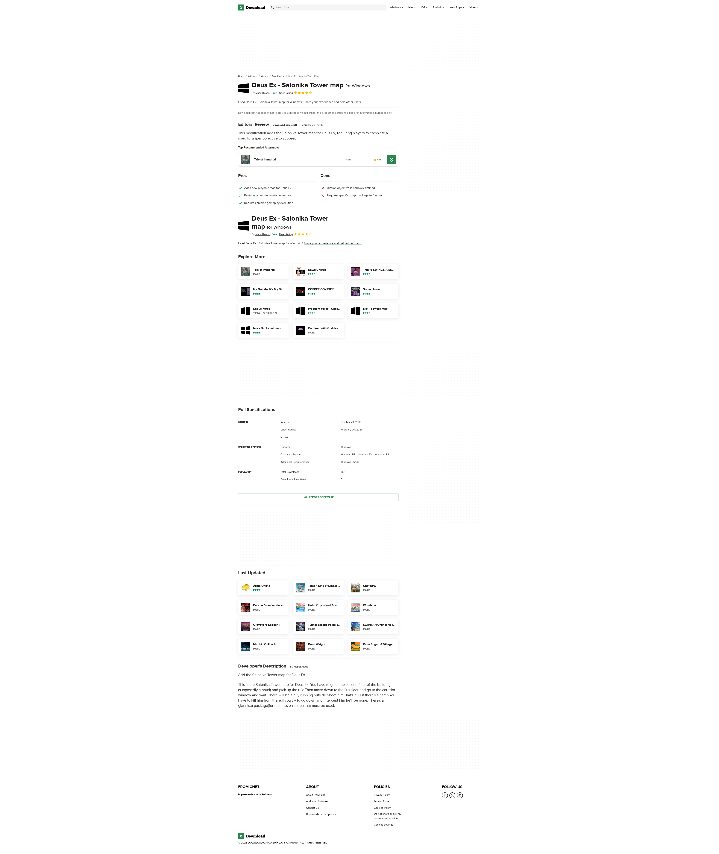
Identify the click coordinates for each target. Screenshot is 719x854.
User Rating (286, 93)
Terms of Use (381, 801)
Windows (395, 7)
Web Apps (456, 7)
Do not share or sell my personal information (387, 816)
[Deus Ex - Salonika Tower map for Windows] (243, 88)
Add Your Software (317, 801)
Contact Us (312, 807)
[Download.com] (251, 7)
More (472, 7)
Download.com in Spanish (321, 814)
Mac (410, 7)
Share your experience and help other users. (333, 102)
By (261, 93)
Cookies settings (383, 824)
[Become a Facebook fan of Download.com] (445, 795)
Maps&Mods (301, 666)
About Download (315, 795)
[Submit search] (273, 7)
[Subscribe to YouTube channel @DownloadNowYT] (460, 795)
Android (437, 7)
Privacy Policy (382, 795)
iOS (423, 7)
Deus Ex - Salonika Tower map (311, 85)
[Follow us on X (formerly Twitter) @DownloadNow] (452, 795)
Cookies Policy (382, 807)
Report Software (321, 497)
